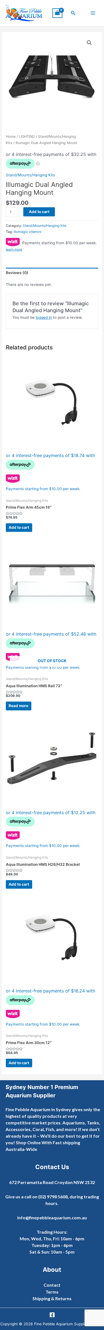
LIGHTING (27, 136)
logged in (44, 317)
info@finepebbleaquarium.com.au (52, 1217)
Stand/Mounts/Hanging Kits (30, 175)
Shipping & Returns (52, 1298)
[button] (73, 13)
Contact (52, 1284)
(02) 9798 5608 (53, 1196)
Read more (18, 706)
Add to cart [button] (19, 527)
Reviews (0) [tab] (17, 272)
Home (11, 136)
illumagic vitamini (27, 232)
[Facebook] (52, 1315)
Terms (52, 1291)
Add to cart (39, 211)
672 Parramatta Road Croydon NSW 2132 (52, 1182)
